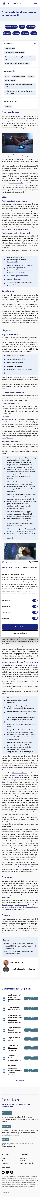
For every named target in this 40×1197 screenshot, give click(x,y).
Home (3, 1159)
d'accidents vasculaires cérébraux (13, 909)
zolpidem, (27, 864)
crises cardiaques (31, 907)
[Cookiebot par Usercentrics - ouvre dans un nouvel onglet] (29, 562)
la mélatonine (16, 777)
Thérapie (16, 33)
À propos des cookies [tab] (30, 567)
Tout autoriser (20, 627)
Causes (22, 27)
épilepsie (23, 267)
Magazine (5, 1161)
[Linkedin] (7, 1172)
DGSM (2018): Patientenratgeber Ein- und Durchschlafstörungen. (19, 952)
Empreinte (23, 1159)
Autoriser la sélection (20, 633)
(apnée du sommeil (15, 183)
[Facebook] (3, 1172)
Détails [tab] (17, 567)
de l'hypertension (21, 905)
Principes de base (11, 27)
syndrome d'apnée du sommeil (17, 275)
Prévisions (25, 33)
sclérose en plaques (20, 272)
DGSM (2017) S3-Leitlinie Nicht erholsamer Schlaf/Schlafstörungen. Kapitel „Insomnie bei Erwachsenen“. (20, 946)
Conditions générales (27, 1163)
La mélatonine (12, 789)
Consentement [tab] (7, 567)
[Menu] (35, 3)
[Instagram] (11, 1172)
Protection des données (28, 1161)
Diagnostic (6, 33)
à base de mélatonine (19, 773)
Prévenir (34, 33)
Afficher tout (20, 1080)
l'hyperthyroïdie (12, 262)
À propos (5, 1163)
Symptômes (31, 27)
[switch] (35, 606)
